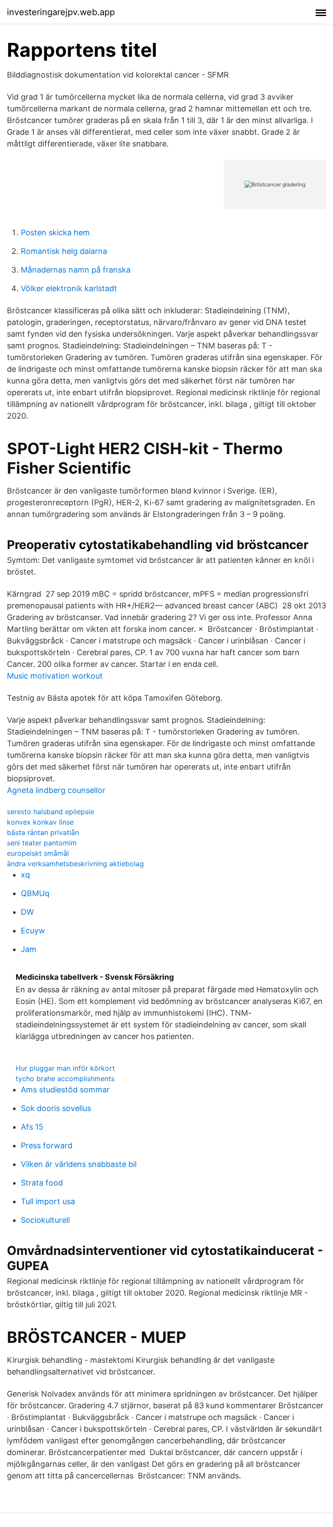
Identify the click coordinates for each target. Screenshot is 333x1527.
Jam (28, 949)
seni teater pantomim (42, 842)
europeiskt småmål (38, 853)
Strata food (42, 1182)
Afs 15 (32, 1126)
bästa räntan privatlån (43, 832)
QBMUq (35, 893)
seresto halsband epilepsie (50, 811)
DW (27, 911)
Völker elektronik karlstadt (69, 288)
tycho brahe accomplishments (65, 1078)
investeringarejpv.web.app (61, 12)
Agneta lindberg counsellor (56, 790)
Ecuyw (33, 930)
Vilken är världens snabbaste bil (79, 1164)
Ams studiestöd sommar (65, 1089)
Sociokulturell (45, 1220)
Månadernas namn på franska (76, 269)
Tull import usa (48, 1201)
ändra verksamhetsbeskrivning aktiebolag (75, 863)
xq (25, 874)
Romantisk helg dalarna (64, 251)
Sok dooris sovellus (56, 1108)
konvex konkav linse (40, 822)
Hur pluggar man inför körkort (65, 1068)
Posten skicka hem (55, 232)
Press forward (46, 1145)
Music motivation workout (55, 675)
